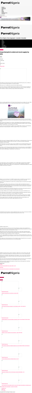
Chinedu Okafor (2, 66)
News (2, 10)
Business (3, 42)
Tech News (3, 13)
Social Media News (4, 12)
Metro (2, 9)
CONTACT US (4, 388)
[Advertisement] (16, 95)
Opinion (3, 11)
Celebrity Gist (4, 47)
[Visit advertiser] (15, 19)
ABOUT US (3, 389)
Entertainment (4, 8)
